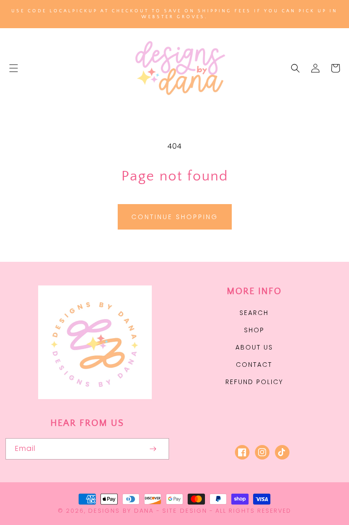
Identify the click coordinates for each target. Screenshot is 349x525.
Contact (254, 364)
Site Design (184, 510)
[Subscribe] (153, 449)
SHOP (254, 330)
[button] (14, 68)
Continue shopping (174, 216)
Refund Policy (254, 381)
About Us (254, 347)
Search (254, 312)
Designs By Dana (121, 510)
